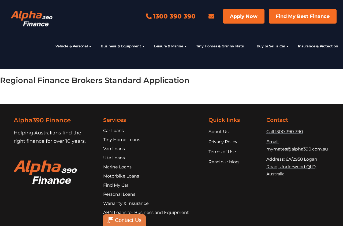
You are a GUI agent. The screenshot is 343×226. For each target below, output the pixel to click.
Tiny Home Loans (121, 139)
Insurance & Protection (318, 46)
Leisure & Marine (168, 46)
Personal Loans (119, 194)
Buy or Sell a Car (271, 46)
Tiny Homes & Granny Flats (220, 46)
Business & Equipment (121, 46)
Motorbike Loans (121, 176)
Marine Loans (117, 167)
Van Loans (114, 148)
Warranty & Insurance (126, 203)
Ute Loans (114, 157)
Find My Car (115, 185)
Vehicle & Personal (71, 46)
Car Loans (113, 130)
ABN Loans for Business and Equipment (146, 212)
